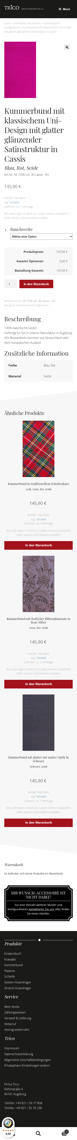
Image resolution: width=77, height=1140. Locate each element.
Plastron (9, 971)
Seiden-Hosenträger (17, 982)
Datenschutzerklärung (18, 1054)
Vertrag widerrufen (16, 1030)
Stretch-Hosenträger (17, 988)
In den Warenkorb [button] (38, 545)
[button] (67, 47)
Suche (38, 1133)
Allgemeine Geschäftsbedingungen (27, 1060)
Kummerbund (13, 965)
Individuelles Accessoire (27, 23)
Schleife (9, 976)
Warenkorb (59, 1130)
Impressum (11, 1048)
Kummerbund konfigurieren (33, 305)
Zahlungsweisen (14, 1012)
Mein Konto (11, 1007)
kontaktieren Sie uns (41, 909)
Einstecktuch (12, 954)
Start (7, 23)
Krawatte (10, 959)
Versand (14, 202)
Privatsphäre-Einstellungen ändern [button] (27, 1065)
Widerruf (10, 1024)
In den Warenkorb (36, 284)
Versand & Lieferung (17, 1018)
